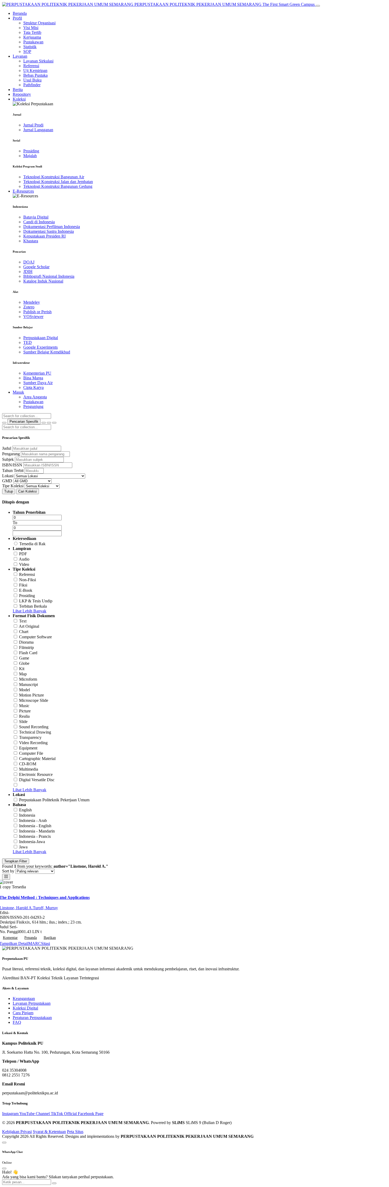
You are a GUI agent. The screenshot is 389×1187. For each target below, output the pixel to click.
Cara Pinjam (23, 1013)
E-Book (25, 590)
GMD (7, 481)
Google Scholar (36, 267)
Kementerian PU (37, 373)
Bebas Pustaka (35, 75)
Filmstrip (26, 647)
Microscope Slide (33, 700)
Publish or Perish (37, 312)
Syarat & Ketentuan (49, 1131)
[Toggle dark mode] (4, 423)
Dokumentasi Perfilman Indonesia (51, 226)
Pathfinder (31, 85)
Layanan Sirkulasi (38, 61)
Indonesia (27, 815)
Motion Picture (31, 695)
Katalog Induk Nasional (43, 281)
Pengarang (11, 454)
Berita (18, 89)
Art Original (29, 626)
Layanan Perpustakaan (32, 1003)
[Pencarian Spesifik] (44, 423)
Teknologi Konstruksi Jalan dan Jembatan (58, 181)
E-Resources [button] (23, 191)
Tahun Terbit (13, 470)
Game (24, 658)
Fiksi (23, 585)
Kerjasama (32, 37)
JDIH (28, 271)
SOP (27, 51)
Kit (21, 668)
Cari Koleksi (27, 491)
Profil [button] (17, 18)
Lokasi (7, 476)
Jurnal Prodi (33, 125)
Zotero (28, 307)
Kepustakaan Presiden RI (44, 236)
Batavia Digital (35, 217)
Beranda (20, 13)
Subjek (8, 459)
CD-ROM (27, 764)
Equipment (28, 748)
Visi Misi (30, 27)
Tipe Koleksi (13, 486)
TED (27, 342)
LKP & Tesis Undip (35, 601)
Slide (23, 721)
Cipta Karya (33, 387)
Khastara (30, 241)
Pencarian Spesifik (24, 422)
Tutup (8, 491)
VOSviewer (33, 316)
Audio (24, 559)
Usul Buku (32, 80)
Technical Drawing (35, 732)
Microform (28, 679)
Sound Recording (33, 727)
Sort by (8, 871)
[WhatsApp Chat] (4, 1142)
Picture (25, 711)
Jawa (23, 847)
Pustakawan (33, 42)
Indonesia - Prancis (35, 836)
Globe (24, 663)
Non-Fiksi (27, 579)
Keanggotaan (24, 998)
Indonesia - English (35, 826)
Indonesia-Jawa (32, 841)
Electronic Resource (36, 774)
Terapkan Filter (15, 861)
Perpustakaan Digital (40, 337)
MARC (34, 943)
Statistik (30, 46)
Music (24, 705)
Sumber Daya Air (38, 382)
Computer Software (35, 637)
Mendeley (31, 302)
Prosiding (31, 151)
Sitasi (45, 943)
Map (23, 674)
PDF (23, 554)
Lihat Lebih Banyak (29, 611)
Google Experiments (40, 347)
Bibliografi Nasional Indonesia (48, 276)
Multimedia (28, 769)
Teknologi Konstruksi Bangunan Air (53, 177)
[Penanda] (49, 423)
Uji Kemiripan (35, 70)
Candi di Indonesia (39, 222)
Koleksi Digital (25, 1008)
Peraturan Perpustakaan (32, 1017)
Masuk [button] (18, 392)
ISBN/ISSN (12, 465)
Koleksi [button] (19, 99)
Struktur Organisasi (39, 23)
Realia (24, 716)
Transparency (30, 737)
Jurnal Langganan (38, 130)
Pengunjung (33, 406)
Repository (22, 94)
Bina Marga (33, 378)
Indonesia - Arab (33, 820)
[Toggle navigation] (318, 6)
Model (24, 690)
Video (24, 564)
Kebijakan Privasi (17, 1131)
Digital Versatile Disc (37, 779)
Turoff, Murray (45, 908)
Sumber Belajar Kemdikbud (46, 352)
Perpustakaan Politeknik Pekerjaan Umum (54, 800)
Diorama (26, 642)
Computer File (31, 753)
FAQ (17, 1022)
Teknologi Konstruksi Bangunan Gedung (57, 186)
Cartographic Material (37, 758)
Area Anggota (35, 397)
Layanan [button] (20, 56)
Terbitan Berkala (33, 606)
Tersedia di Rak (32, 544)
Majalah (30, 155)
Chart (23, 631)
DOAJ (28, 262)
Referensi (31, 65)
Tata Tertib (32, 32)
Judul (6, 448)
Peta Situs (75, 1131)
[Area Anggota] (54, 423)
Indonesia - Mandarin (37, 831)
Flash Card (28, 653)
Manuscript (28, 684)
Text (22, 621)
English (25, 810)
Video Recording (33, 742)
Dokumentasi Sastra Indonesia (48, 231)
